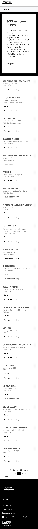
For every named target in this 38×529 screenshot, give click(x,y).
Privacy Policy (7, 509)
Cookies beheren (8, 513)
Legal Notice (6, 506)
